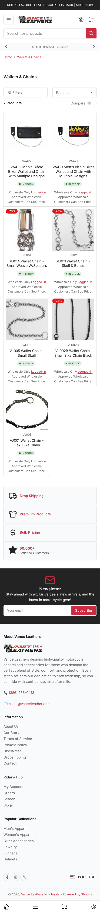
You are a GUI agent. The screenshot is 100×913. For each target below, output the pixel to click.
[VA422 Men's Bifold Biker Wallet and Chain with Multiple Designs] (27, 135)
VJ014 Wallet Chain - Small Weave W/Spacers (27, 263)
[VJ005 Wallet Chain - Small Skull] (27, 319)
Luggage (10, 853)
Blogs (8, 805)
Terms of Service (17, 739)
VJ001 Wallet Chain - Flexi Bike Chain (27, 442)
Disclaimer (12, 751)
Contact (10, 763)
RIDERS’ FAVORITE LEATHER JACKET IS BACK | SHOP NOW (50, 5)
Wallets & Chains (29, 57)
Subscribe (83, 610)
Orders (9, 793)
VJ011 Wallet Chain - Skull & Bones (73, 263)
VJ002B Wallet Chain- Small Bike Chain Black (73, 353)
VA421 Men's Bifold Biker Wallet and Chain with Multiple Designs (73, 171)
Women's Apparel (18, 834)
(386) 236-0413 (21, 692)
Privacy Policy (15, 745)
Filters (17, 92)
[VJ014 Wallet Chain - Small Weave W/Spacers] (27, 230)
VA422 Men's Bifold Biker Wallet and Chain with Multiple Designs (26, 171)
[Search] (91, 33)
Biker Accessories (18, 841)
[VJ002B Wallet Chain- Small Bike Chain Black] (73, 319)
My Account (13, 786)
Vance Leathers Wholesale (40, 894)
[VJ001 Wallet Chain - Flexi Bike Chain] (27, 409)
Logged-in (38, 192)
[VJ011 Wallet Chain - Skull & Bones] (73, 230)
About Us (11, 726)
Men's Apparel (15, 828)
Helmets (10, 859)
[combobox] (50, 33)
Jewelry (10, 847)
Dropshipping (14, 757)
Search (9, 799)
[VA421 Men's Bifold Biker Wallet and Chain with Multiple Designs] (73, 135)
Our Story (11, 732)
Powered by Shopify (77, 894)
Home (7, 57)
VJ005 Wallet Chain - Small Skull (27, 353)
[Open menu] (8, 20)
